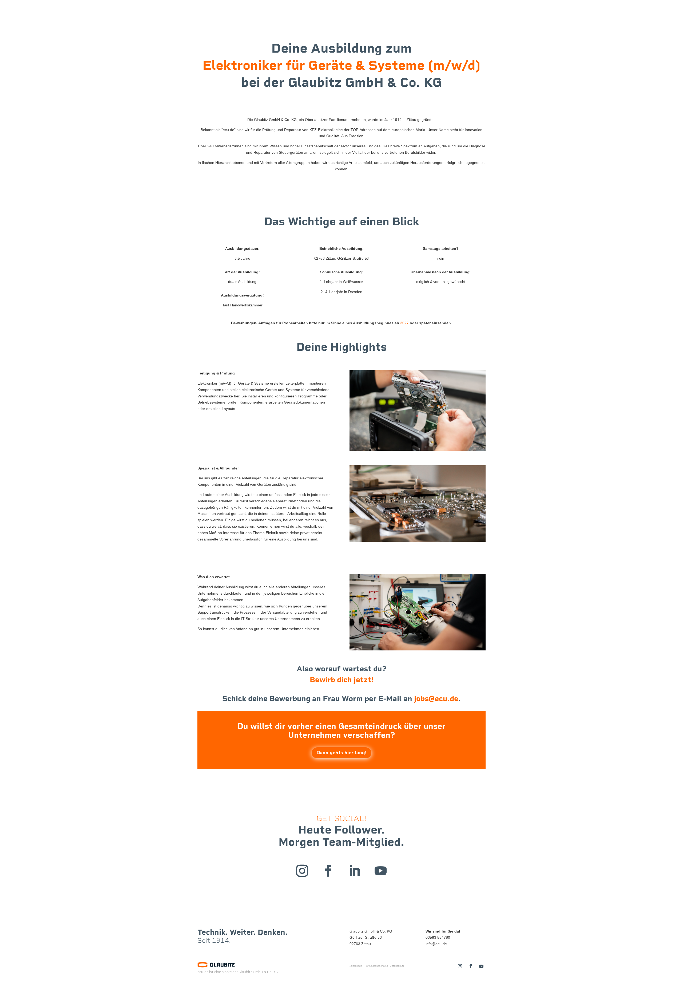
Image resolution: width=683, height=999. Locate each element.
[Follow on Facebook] (328, 871)
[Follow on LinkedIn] (355, 871)
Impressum (356, 965)
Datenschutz (397, 965)
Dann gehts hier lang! (341, 753)
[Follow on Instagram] (302, 871)
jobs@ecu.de (436, 698)
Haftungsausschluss (376, 965)
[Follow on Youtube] (381, 871)
